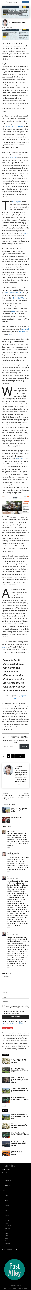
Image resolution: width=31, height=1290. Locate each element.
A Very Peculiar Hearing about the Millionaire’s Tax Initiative (19, 1060)
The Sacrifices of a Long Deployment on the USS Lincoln (18, 1143)
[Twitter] (6, 1172)
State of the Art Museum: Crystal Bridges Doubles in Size (19, 1090)
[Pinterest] (16, 756)
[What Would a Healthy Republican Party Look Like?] (6, 1100)
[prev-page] (3, 1105)
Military (3, 1146)
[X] (12, 756)
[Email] (20, 756)
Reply (8, 847)
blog (3, 821)
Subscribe (24, 746)
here (10, 334)
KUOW (13, 311)
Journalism (4, 812)
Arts (3, 1092)
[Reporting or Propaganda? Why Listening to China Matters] (6, 810)
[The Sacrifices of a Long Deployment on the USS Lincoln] (6, 1144)
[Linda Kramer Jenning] (5, 22)
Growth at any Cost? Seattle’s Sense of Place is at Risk (19, 1070)
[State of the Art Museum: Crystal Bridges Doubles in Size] (6, 1090)
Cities (3, 1072)
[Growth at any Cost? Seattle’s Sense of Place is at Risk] (6, 1070)
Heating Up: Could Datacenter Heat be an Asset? (18, 1152)
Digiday (25, 233)
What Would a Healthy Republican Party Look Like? (20, 1098)
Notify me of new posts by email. (11, 1013)
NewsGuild (13, 157)
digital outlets (19, 458)
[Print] (23, 756)
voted (20, 293)
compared (25, 329)
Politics (3, 1063)
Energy (3, 1155)
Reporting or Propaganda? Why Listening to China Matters (19, 809)
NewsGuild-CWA (18, 298)
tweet (3, 647)
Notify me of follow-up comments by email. (13, 1011)
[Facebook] (8, 756)
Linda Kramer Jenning (19, 23)
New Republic (16, 202)
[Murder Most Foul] (6, 820)
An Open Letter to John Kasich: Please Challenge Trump (8, 797)
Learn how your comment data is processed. (12, 1023)
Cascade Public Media (11, 293)
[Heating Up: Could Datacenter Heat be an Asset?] (6, 1153)
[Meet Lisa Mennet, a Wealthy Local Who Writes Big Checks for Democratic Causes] (6, 1080)
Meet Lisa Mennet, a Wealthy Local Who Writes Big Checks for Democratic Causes (19, 1080)
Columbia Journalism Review (13, 126)
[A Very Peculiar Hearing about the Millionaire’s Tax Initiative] (6, 1061)
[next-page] (5, 1105)
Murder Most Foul (16, 817)
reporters (22, 332)
